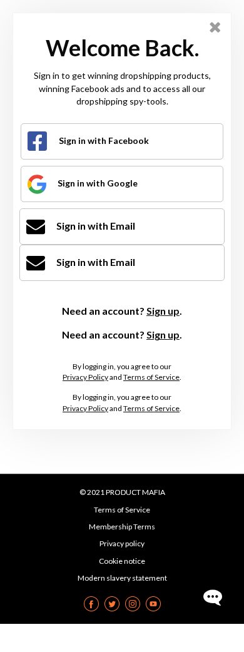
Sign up (163, 311)
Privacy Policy (85, 377)
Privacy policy (122, 543)
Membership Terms (122, 526)
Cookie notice (122, 561)
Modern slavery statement (122, 578)
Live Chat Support (212, 597)
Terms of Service (151, 377)
